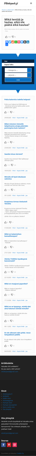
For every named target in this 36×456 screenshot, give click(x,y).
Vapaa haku (8, 64)
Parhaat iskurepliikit (10, 405)
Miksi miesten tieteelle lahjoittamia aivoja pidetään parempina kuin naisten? (16, 126)
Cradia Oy (20, 453)
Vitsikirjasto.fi (7, 394)
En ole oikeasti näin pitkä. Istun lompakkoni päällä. (17, 334)
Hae (5, 61)
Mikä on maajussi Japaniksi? (16, 284)
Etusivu (4, 10)
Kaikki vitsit (7, 398)
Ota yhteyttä (7, 409)
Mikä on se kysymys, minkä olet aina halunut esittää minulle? (17, 307)
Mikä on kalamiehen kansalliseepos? (12, 235)
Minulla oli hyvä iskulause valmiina (15, 178)
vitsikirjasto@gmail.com (9, 372)
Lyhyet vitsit (10, 10)
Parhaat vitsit (7, 403)
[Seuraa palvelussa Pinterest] (9, 445)
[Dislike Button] (13, 37)
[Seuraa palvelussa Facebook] (3, 445)
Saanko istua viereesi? (13, 154)
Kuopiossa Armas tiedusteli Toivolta (15, 202)
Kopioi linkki (20, 118)
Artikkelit (6, 396)
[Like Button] (6, 37)
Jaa (26, 118)
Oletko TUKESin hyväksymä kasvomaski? (15, 260)
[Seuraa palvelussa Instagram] (14, 445)
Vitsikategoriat (8, 401)
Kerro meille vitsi (9, 407)
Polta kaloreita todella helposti (17, 99)
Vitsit (14, 118)
